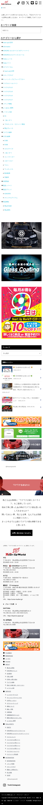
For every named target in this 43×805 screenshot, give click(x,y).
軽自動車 (7, 173)
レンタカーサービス (12, 694)
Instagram (15, 585)
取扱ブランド (7, 189)
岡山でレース (8, 128)
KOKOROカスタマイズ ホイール (13, 55)
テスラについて (11, 737)
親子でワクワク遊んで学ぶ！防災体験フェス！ (26, 399)
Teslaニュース (7, 59)
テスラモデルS (8, 91)
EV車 (6, 140)
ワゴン (6, 165)
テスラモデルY (8, 100)
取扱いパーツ (7, 185)
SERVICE (8, 691)
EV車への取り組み (12, 679)
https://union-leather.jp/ (15, 599)
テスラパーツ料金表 (12, 754)
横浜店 (5, 585)
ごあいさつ (8, 120)
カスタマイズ (8, 149)
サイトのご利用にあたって (8, 794)
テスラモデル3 (8, 87)
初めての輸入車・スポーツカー (15, 685)
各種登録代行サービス (13, 715)
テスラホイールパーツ (10, 83)
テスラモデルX (8, 95)
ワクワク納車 (7, 132)
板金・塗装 (10, 709)
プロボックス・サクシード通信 (14, 124)
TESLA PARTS (9, 724)
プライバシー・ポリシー (22, 794)
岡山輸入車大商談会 (24, 406)
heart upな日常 (9, 71)
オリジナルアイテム (11, 198)
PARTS (9, 727)
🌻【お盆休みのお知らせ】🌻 (23, 368)
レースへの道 (7, 112)
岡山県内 (7, 210)
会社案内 (9, 673)
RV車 (6, 144)
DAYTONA (6, 608)
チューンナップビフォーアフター (14, 79)
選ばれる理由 (10, 668)
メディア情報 (7, 104)
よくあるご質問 (8, 108)
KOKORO (7, 193)
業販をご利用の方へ (12, 769)
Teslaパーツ (7, 63)
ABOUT (7, 664)
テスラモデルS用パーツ (13, 748)
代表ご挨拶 (10, 676)
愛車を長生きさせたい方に (14, 718)
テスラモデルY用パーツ (13, 743)
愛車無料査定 (9, 656)
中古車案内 (8, 653)
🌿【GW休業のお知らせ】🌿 (22, 377)
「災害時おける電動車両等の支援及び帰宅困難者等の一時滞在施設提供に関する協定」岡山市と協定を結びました (20, 388)
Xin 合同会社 (7, 620)
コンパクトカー (9, 157)
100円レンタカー (11, 700)
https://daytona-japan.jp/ (15, 616)
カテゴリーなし (8, 67)
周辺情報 (6, 202)
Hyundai (7, 661)
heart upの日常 (8, 42)
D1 (5, 116)
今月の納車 (6, 136)
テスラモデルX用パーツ (13, 745)
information (6, 46)
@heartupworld (11, 466)
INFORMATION (9, 757)
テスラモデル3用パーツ (13, 740)
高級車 (6, 177)
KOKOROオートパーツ (19, 566)
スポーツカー (8, 161)
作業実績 (6, 181)
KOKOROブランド (12, 671)
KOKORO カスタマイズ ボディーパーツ (16, 50)
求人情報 (9, 772)
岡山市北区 (8, 206)
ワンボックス (8, 169)
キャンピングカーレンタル (14, 697)
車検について (10, 706)
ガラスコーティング (12, 703)
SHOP (8, 775)
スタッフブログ (8, 75)
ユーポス (7, 658)
